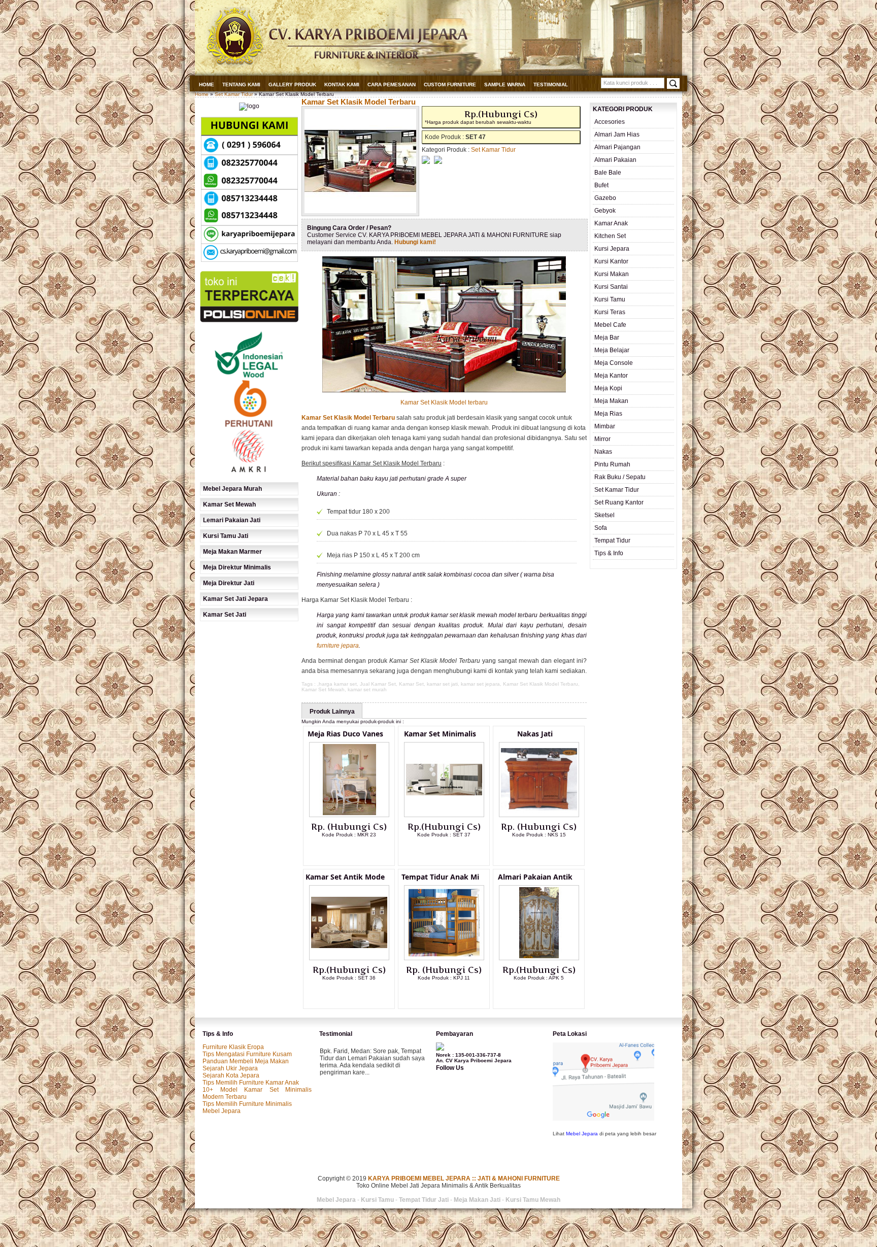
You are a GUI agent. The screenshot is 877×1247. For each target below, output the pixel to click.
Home (206, 84)
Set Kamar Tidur (234, 94)
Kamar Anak (611, 223)
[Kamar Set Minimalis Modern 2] (444, 815)
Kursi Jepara (611, 248)
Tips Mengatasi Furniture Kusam (247, 1054)
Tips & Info (608, 553)
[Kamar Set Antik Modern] (349, 958)
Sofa (600, 527)
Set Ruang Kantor (619, 502)
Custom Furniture (450, 84)
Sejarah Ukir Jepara (230, 1068)
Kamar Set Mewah (323, 689)
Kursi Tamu (609, 299)
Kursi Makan (611, 274)
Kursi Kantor (611, 261)
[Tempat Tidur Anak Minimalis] (444, 958)
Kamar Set (411, 684)
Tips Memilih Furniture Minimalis (247, 1103)
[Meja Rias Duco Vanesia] (349, 815)
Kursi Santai (611, 286)
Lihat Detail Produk (356, 851)
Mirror (602, 439)
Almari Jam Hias (616, 134)
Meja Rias (608, 413)
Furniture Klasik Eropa (233, 1047)
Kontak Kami (341, 84)
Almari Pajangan (617, 147)
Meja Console (613, 362)
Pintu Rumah (612, 464)
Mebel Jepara (222, 1111)
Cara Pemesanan (391, 84)
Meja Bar (606, 337)
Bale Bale (607, 172)
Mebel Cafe (610, 324)
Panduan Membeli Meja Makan (246, 1061)
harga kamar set (338, 684)
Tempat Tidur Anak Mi (440, 877)
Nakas (603, 451)
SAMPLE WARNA (504, 84)
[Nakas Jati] (539, 815)
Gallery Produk (292, 84)
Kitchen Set (610, 236)
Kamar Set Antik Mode (345, 877)
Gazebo (605, 197)
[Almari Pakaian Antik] (539, 958)
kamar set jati (442, 684)
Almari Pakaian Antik (535, 877)
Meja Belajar (611, 350)
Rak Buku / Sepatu (620, 477)
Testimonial (550, 84)
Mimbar (604, 426)
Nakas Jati (535, 733)
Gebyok (605, 210)
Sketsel (604, 515)
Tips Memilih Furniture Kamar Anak (251, 1082)
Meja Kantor (611, 375)
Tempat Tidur (612, 540)
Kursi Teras (609, 312)
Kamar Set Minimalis (440, 733)
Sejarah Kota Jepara (231, 1075)
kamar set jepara (480, 684)
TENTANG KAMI (241, 84)
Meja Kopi (608, 388)
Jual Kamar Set (378, 684)
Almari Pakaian (615, 159)
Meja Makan (611, 401)
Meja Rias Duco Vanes (345, 733)
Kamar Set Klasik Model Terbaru (358, 101)
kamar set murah (367, 689)
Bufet (601, 185)
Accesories (609, 121)
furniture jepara (338, 645)
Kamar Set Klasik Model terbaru (444, 402)
